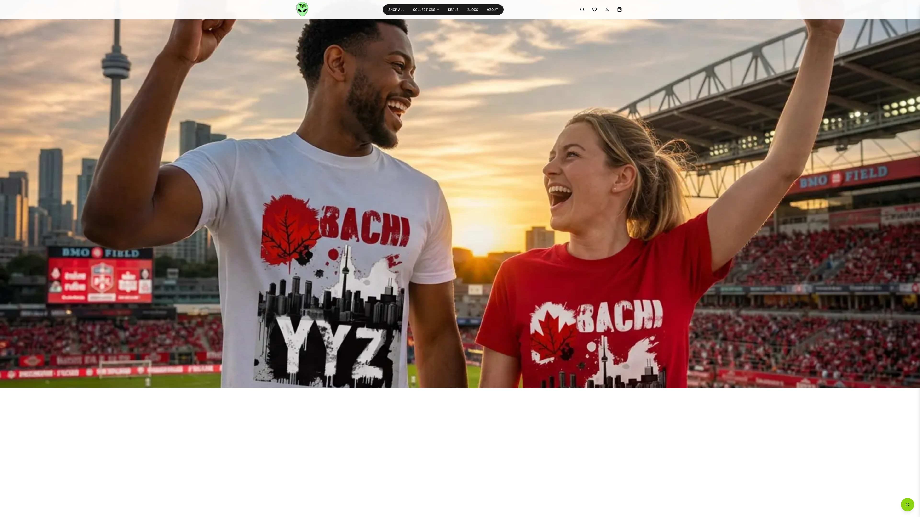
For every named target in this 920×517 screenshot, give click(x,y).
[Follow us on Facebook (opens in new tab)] (581, 157)
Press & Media (477, 216)
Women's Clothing (395, 199)
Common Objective (542, 302)
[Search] (582, 9)
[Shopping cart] (619, 9)
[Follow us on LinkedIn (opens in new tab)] (593, 157)
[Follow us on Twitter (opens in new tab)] (568, 157)
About (492, 9)
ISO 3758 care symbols (428, 302)
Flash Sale (389, 233)
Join (616, 222)
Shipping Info (477, 164)
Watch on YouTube (571, 181)
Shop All (396, 9)
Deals (453, 9)
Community (475, 207)
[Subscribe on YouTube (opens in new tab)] (555, 170)
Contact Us (475, 181)
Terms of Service (581, 323)
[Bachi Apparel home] (332, 148)
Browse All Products (441, 82)
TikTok (556, 197)
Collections (424, 9)
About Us (473, 190)
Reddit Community (566, 189)
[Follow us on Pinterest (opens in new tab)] (606, 157)
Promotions (390, 242)
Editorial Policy (612, 323)
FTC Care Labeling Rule (356, 302)
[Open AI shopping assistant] (907, 504)
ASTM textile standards (389, 302)
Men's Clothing (393, 207)
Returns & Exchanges (483, 155)
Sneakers (388, 216)
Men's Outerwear (394, 181)
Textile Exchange (511, 302)
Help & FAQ (474, 173)
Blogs (472, 9)
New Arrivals (486, 82)
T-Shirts (387, 190)
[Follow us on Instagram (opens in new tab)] (555, 157)
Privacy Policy (551, 323)
